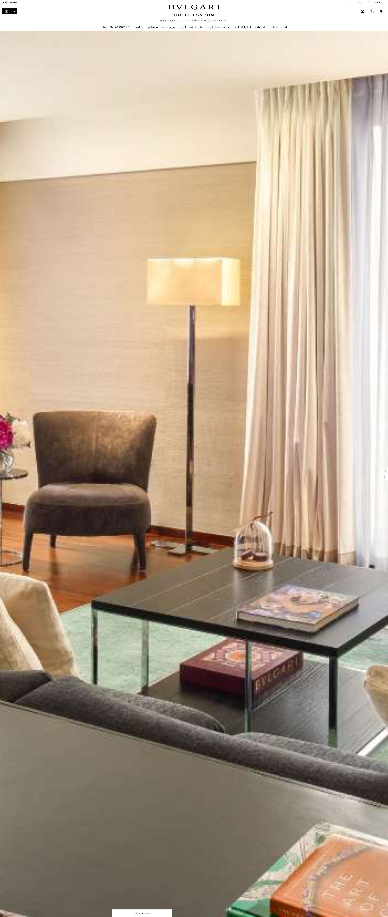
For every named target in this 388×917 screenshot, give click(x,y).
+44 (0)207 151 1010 (210, 20)
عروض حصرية (169, 27)
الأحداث (226, 27)
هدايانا (103, 27)
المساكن (274, 27)
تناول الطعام (261, 27)
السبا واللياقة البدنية (242, 27)
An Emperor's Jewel (120, 27)
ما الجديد (139, 27)
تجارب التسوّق (196, 27)
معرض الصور (152, 27)
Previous (385, 471)
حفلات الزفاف (212, 27)
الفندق (284, 27)
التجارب (182, 27)
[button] (375, 2)
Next (385, 477)
